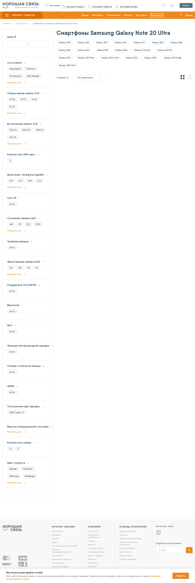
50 (28, 224)
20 (19, 267)
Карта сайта (124, 552)
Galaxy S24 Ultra (110, 57)
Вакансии (92, 559)
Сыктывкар (54, 5)
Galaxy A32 (65, 42)
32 (11, 267)
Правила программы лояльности (128, 543)
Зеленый (30, 476)
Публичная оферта (60, 566)
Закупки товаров (95, 555)
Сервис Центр (125, 555)
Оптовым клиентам (96, 552)
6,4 (39, 180)
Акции (85, 15)
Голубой (27, 468)
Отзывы (91, 541)
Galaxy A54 (84, 50)
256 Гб (26, 129)
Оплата (128, 15)
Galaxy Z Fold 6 (142, 50)
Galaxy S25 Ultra (67, 65)
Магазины (97, 15)
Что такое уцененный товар (64, 546)
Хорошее (15, 68)
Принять (180, 575)
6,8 (30, 180)
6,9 (11, 180)
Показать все (14, 82)
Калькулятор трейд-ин (62, 559)
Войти (186, 5)
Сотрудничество (95, 548)
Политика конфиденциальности (61, 550)
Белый (13, 468)
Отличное (15, 76)
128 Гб (39, 129)
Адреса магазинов (127, 531)
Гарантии (123, 535)
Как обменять (58, 563)
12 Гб (12, 99)
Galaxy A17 (139, 42)
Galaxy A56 (121, 50)
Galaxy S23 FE (164, 50)
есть (12, 203)
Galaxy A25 (158, 42)
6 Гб (34, 99)
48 (11, 224)
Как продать (57, 555)
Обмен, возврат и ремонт (130, 538)
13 (28, 267)
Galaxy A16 (120, 42)
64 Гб (13, 137)
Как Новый (33, 76)
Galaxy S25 (131, 57)
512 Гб (13, 129)
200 (38, 224)
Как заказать (57, 531)
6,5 (20, 180)
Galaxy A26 (177, 42)
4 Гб (12, 106)
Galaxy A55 (102, 50)
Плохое (31, 68)
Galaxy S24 (65, 57)
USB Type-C (17, 412)
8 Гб (23, 99)
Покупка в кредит (127, 548)
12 (20, 224)
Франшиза (157, 15)
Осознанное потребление (94, 536)
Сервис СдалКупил (128, 559)
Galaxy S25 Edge (173, 57)
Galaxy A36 (65, 50)
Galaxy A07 (102, 42)
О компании (113, 15)
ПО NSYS (92, 566)
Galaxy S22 (83, 42)
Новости (91, 544)
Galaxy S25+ (150, 57)
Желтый (14, 476)
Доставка (141, 15)
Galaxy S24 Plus (86, 57)
